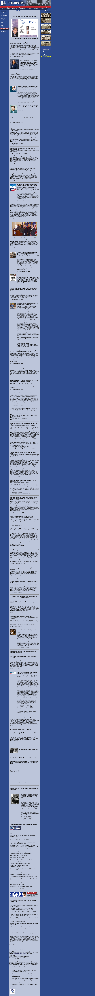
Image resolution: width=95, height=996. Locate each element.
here (21, 476)
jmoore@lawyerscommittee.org (19, 953)
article (21, 110)
